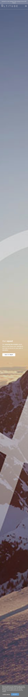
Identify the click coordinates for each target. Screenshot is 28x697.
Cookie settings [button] (6, 694)
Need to (9, 354)
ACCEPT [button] (15, 694)
